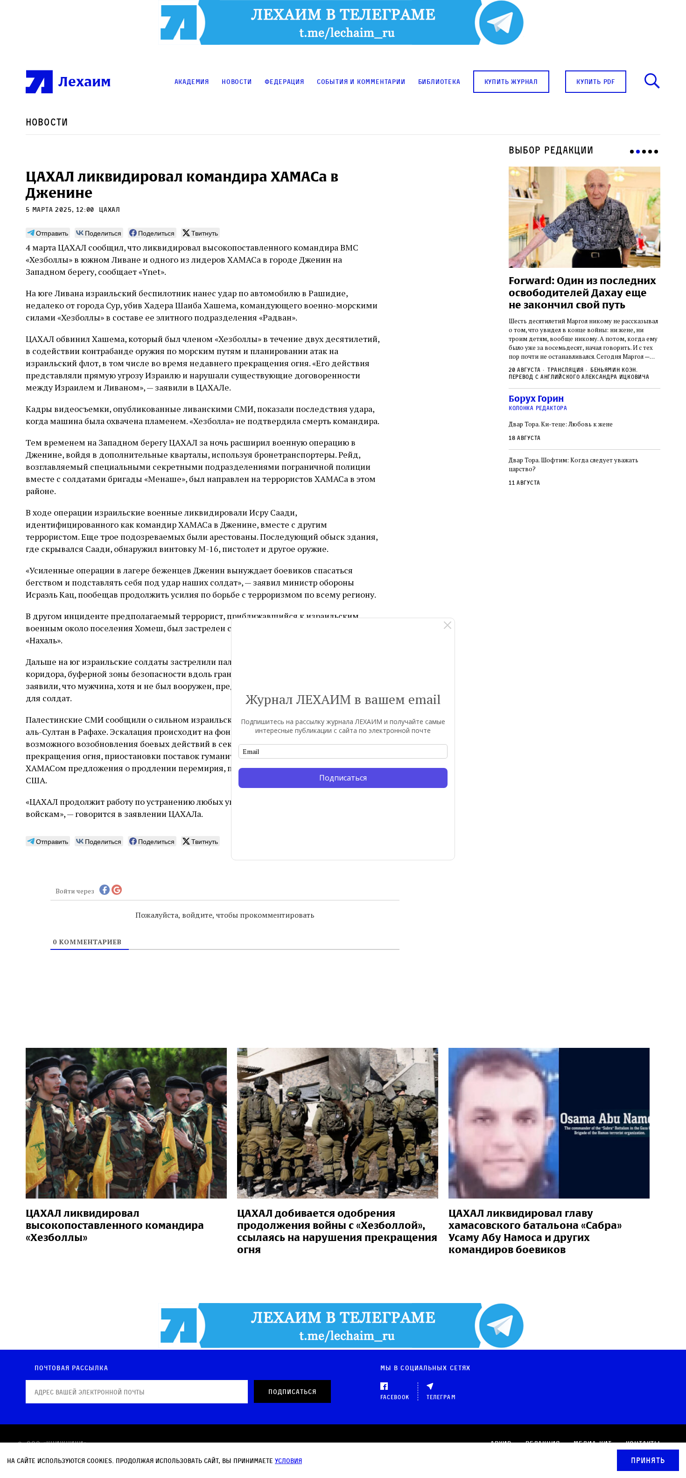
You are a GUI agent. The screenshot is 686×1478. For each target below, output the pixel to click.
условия (288, 1460)
